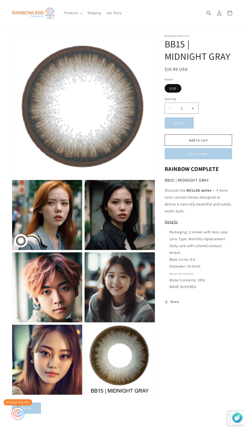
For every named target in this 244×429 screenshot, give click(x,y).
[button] (73, 13)
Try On (179, 123)
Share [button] (174, 301)
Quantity (171, 99)
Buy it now (198, 153)
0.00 (173, 88)
